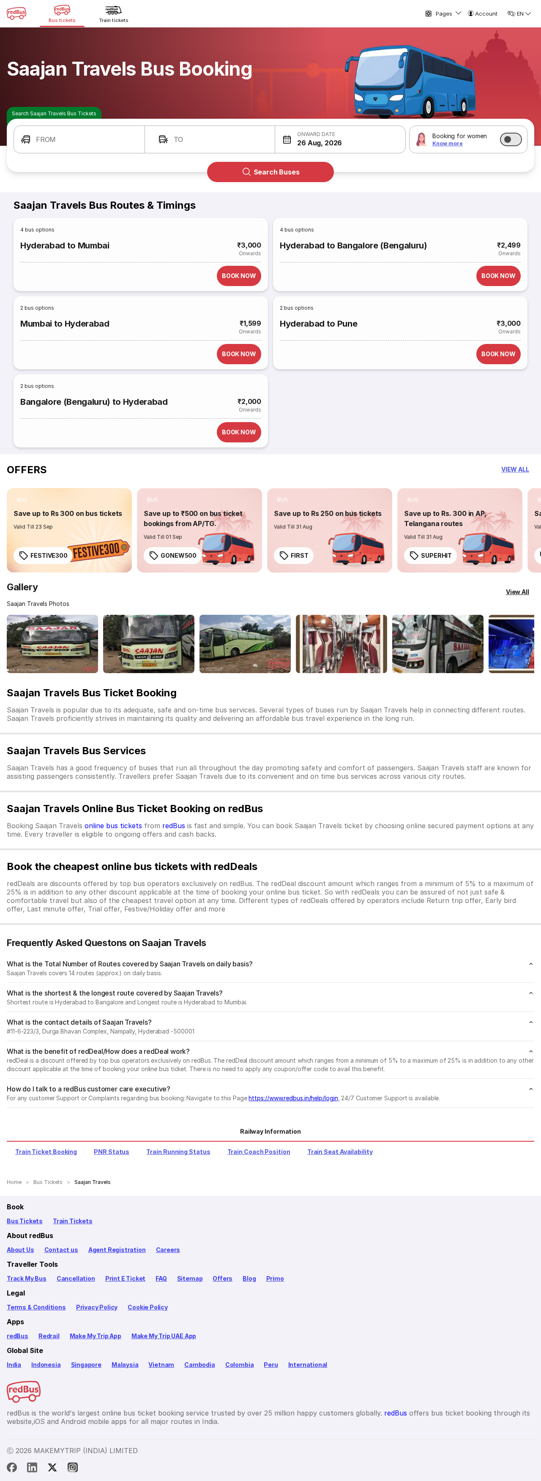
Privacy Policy (96, 1307)
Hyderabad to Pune (318, 324)
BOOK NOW (239, 275)
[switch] (511, 139)
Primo (275, 1278)
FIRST (300, 555)
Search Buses (277, 172)
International (308, 1364)
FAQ (161, 1278)
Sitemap (190, 1278)
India (14, 1364)
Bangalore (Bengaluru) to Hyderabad (94, 402)
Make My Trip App (95, 1335)
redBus (173, 825)
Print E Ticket (125, 1278)
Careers (168, 1249)
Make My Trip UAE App (163, 1335)
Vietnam (161, 1364)
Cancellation (76, 1278)
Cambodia (199, 1364)
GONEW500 (179, 555)
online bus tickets (113, 825)
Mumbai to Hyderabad (64, 324)
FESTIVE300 (49, 555)
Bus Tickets (25, 1221)
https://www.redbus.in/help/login (293, 1098)
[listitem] (22, 500)
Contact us (61, 1249)
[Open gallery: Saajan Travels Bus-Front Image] (52, 644)
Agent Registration (117, 1249)
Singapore (86, 1364)
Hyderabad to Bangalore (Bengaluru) (353, 245)
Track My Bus (26, 1278)
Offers (222, 1278)
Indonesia (45, 1364)
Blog (249, 1278)
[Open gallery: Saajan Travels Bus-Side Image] (245, 644)
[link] (69, 530)
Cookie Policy (148, 1307)
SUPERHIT (436, 555)
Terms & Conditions (36, 1307)
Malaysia (125, 1364)
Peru (271, 1364)
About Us (20, 1249)
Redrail (49, 1335)
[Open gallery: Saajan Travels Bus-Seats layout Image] (438, 644)
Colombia (239, 1364)
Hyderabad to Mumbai (64, 245)
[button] (79, 139)
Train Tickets (73, 1221)
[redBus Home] (16, 13)
